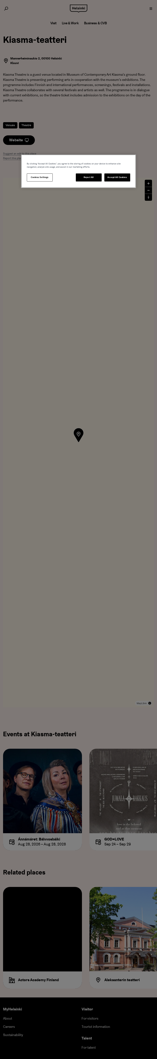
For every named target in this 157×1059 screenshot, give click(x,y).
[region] (78, 171)
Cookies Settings (40, 177)
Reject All (89, 177)
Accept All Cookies (117, 177)
